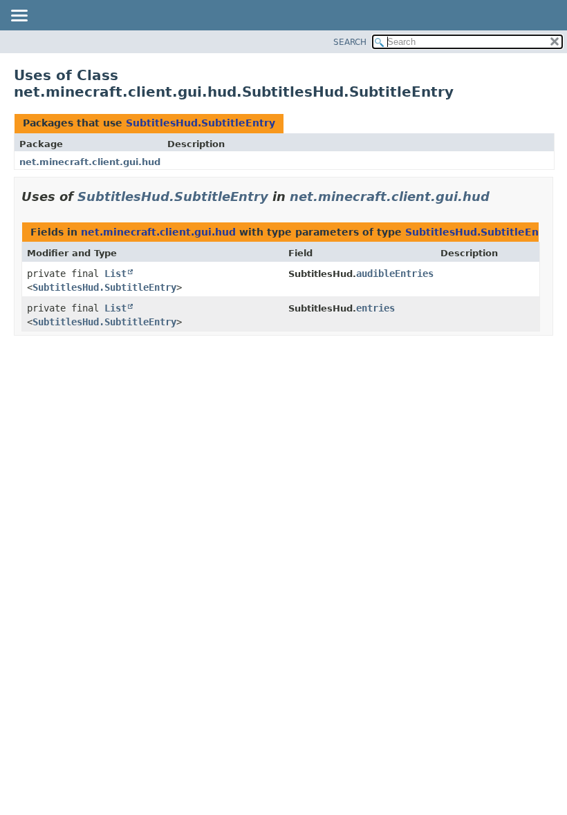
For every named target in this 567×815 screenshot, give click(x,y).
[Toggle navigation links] (18, 16)
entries (375, 308)
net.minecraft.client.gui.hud (89, 162)
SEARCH (349, 42)
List (115, 273)
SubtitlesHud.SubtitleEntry (200, 122)
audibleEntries (395, 273)
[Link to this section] (499, 196)
